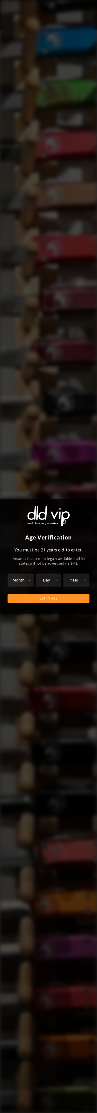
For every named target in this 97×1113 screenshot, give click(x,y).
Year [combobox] (74, 580)
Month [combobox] (18, 580)
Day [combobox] (46, 580)
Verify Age (48, 598)
